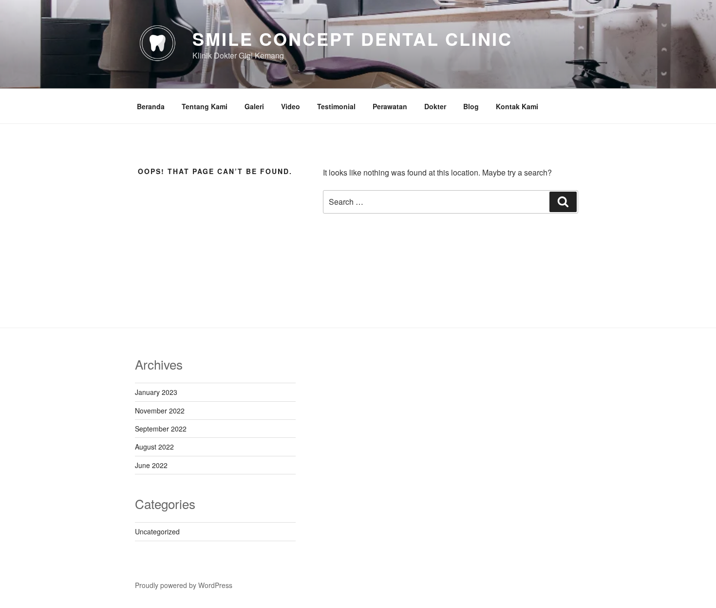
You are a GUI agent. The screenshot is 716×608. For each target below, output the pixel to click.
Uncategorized (157, 531)
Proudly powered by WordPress (183, 585)
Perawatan (390, 106)
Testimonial (336, 106)
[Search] (563, 202)
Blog (471, 106)
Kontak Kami (517, 106)
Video (290, 106)
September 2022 (161, 428)
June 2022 (151, 465)
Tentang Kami (204, 106)
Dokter (435, 106)
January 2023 (156, 392)
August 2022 (154, 446)
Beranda (151, 106)
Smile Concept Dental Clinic (352, 38)
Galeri (254, 106)
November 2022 (160, 410)
